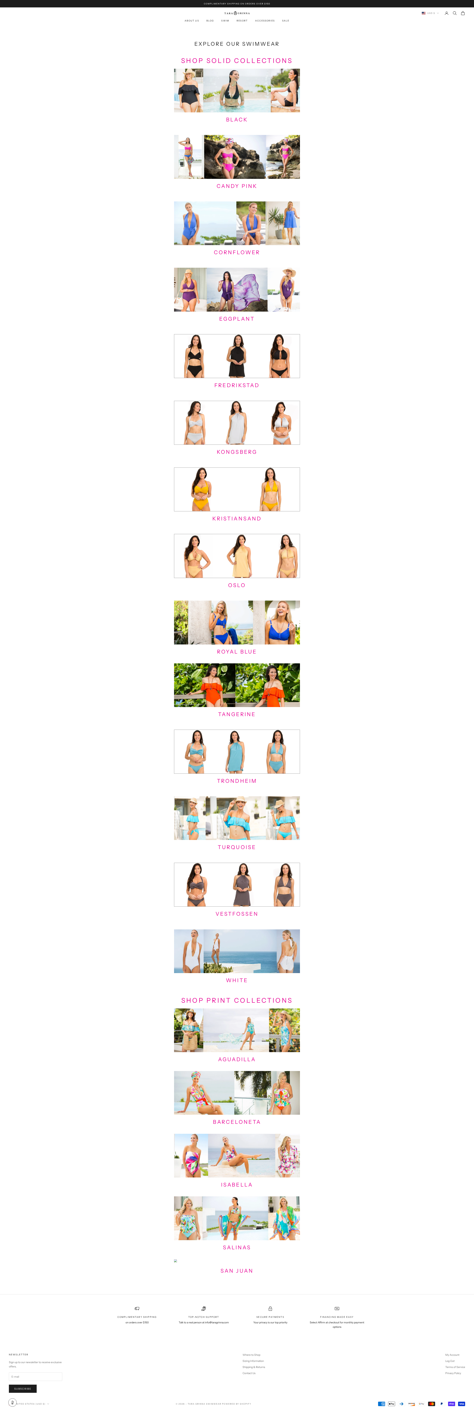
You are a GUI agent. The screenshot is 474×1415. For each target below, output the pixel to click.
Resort (242, 20)
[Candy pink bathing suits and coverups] (237, 156)
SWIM (225, 20)
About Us (192, 20)
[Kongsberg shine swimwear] (237, 422)
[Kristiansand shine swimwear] (237, 489)
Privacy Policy (453, 1373)
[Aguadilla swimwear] (237, 1030)
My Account (452, 1354)
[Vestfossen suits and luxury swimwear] (237, 884)
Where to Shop (251, 1354)
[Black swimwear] (237, 90)
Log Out (450, 1361)
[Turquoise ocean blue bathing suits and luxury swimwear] (237, 751)
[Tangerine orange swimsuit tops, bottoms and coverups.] (237, 685)
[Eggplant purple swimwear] (237, 289)
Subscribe (22, 1388)
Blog (210, 20)
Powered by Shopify (236, 1404)
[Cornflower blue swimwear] (237, 223)
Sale (286, 20)
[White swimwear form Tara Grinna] (237, 951)
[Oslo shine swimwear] (237, 555)
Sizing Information (253, 1361)
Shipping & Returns (254, 1367)
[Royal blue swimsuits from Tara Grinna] (237, 622)
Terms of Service (455, 1367)
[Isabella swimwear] (237, 1155)
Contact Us (249, 1373)
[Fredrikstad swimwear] (237, 355)
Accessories (265, 20)
